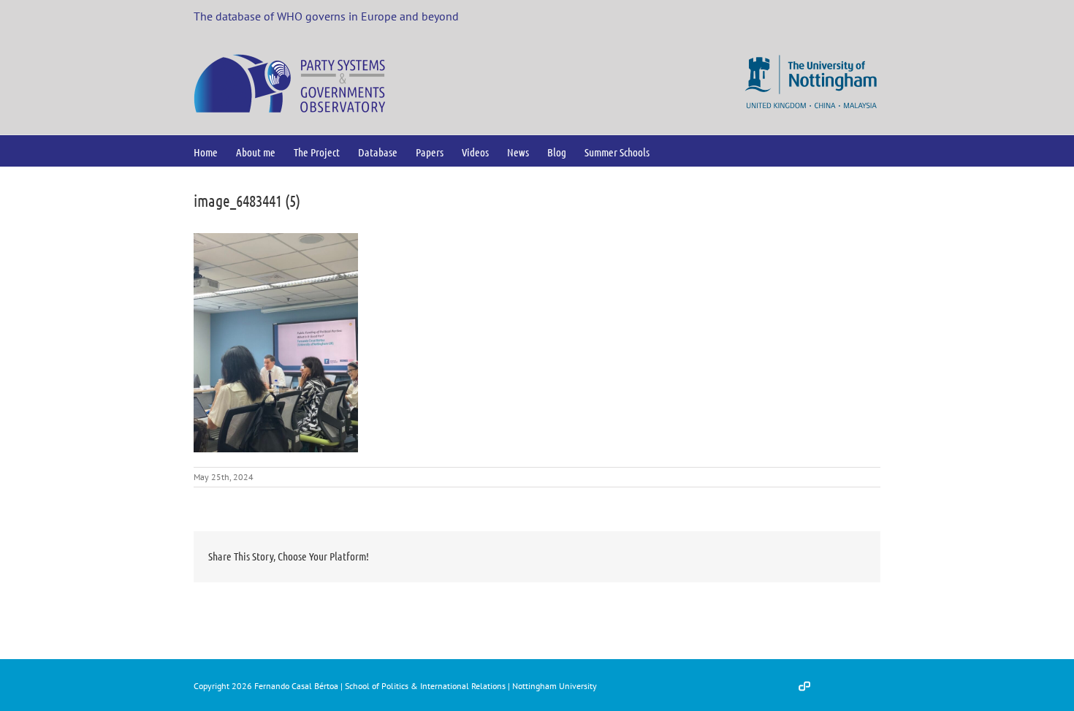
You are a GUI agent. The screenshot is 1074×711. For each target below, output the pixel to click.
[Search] (673, 151)
